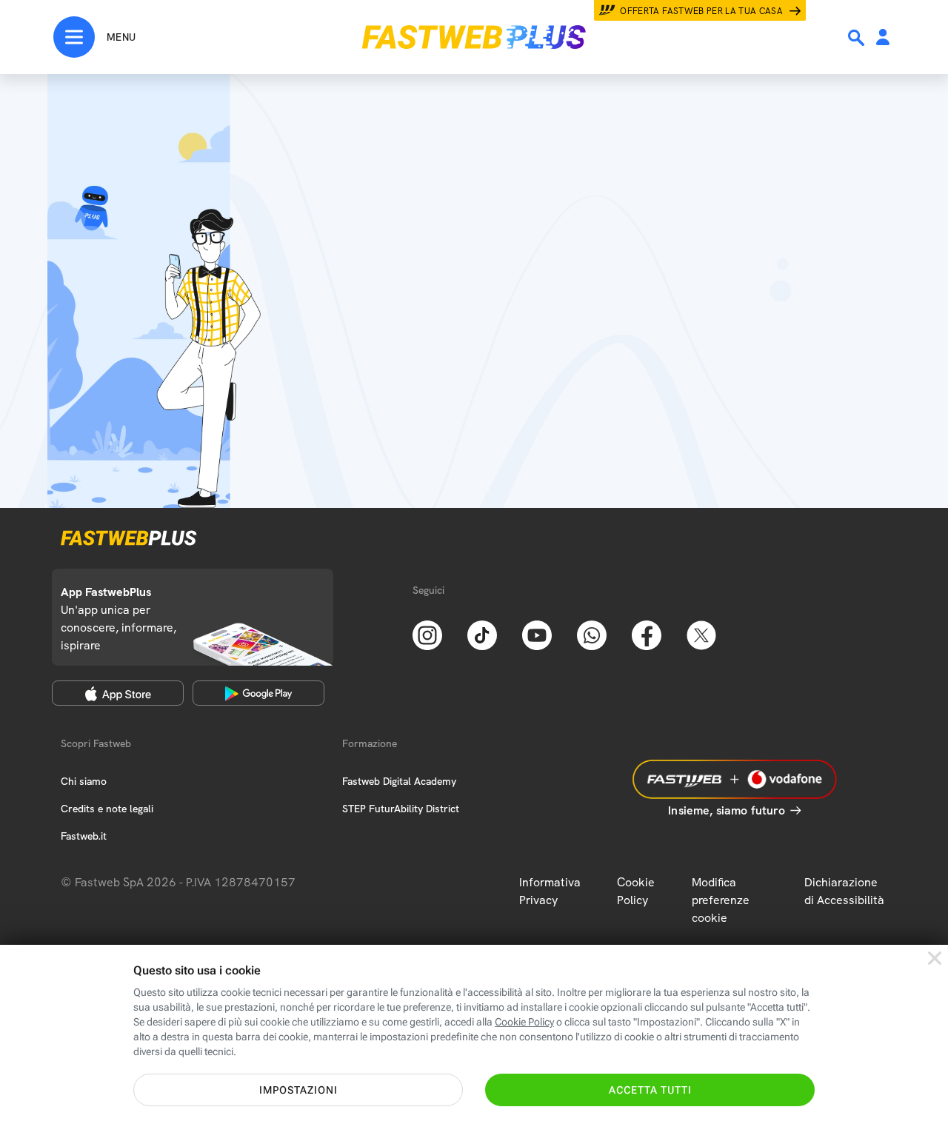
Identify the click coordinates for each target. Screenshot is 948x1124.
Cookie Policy (636, 891)
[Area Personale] (883, 38)
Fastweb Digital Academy (399, 781)
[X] (701, 633)
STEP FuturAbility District (400, 808)
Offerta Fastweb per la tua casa (701, 11)
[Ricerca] (857, 38)
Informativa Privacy (550, 891)
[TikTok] (482, 633)
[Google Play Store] (258, 693)
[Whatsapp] (592, 633)
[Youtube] (537, 633)
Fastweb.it (84, 836)
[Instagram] (427, 633)
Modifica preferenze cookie (721, 900)
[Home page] (474, 37)
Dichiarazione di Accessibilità (844, 891)
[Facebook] (646, 633)
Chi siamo (84, 781)
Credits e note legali (107, 808)
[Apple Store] (118, 693)
